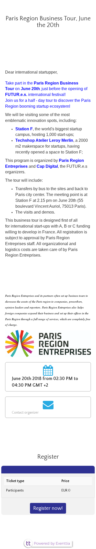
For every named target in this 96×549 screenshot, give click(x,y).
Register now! (48, 508)
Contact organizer (25, 413)
